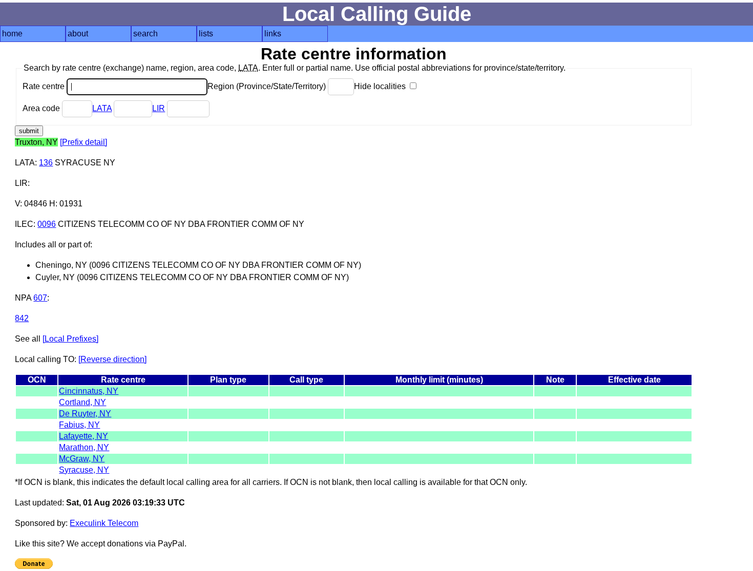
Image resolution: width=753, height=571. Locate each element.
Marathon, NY (84, 447)
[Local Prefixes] (70, 338)
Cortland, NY (82, 402)
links (272, 33)
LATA (102, 108)
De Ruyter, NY (85, 413)
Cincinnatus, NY (88, 391)
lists (206, 33)
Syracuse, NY (84, 470)
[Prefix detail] (83, 142)
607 (40, 297)
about (78, 33)
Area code (42, 108)
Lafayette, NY (83, 436)
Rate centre (45, 86)
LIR (158, 108)
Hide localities (381, 86)
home (12, 33)
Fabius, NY (79, 424)
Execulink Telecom (104, 523)
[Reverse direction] (112, 359)
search (145, 33)
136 (46, 162)
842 (22, 318)
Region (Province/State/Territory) (267, 86)
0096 (46, 224)
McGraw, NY (81, 458)
